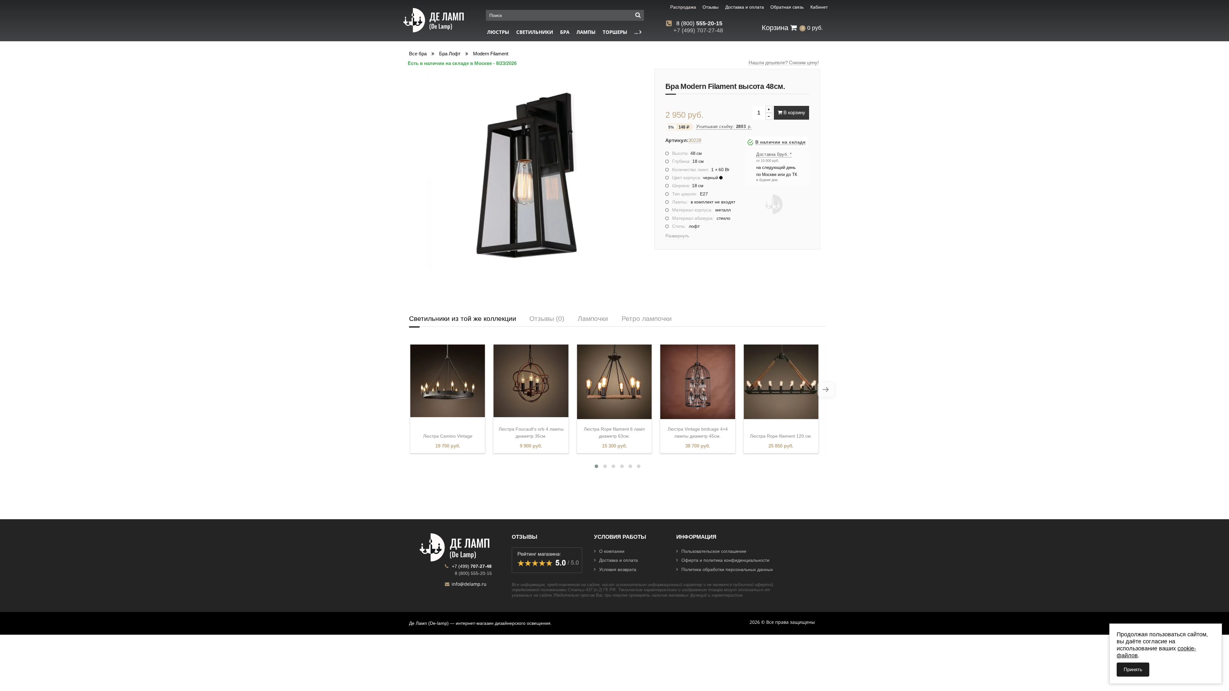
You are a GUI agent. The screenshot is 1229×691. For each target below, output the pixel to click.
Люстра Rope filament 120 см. (781, 436)
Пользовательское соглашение (713, 551)
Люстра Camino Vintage (447, 436)
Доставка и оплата (618, 560)
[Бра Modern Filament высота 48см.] (526, 174)
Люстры (498, 32)
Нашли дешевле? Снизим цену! (784, 62)
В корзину (793, 112)
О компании (611, 551)
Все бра (418, 53)
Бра (564, 32)
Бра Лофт (450, 53)
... (636, 32)
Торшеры (615, 32)
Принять (1133, 669)
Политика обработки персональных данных (727, 569)
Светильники (534, 32)
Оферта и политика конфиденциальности (725, 560)
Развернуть (677, 235)
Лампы (586, 32)
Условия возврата (617, 569)
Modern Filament (490, 53)
